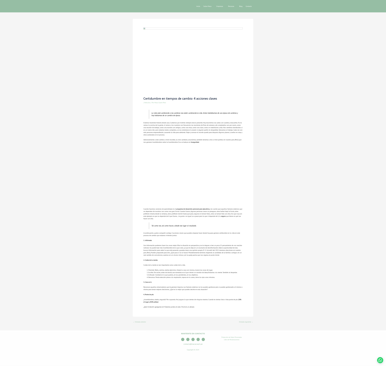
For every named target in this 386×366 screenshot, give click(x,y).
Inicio (198, 6)
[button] (380, 360)
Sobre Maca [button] (207, 6)
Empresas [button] (219, 6)
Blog (240, 6)
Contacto (249, 6)
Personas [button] (231, 6)
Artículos (147, 103)
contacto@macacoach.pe (193, 344)
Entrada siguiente (246, 322)
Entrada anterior (139, 322)
